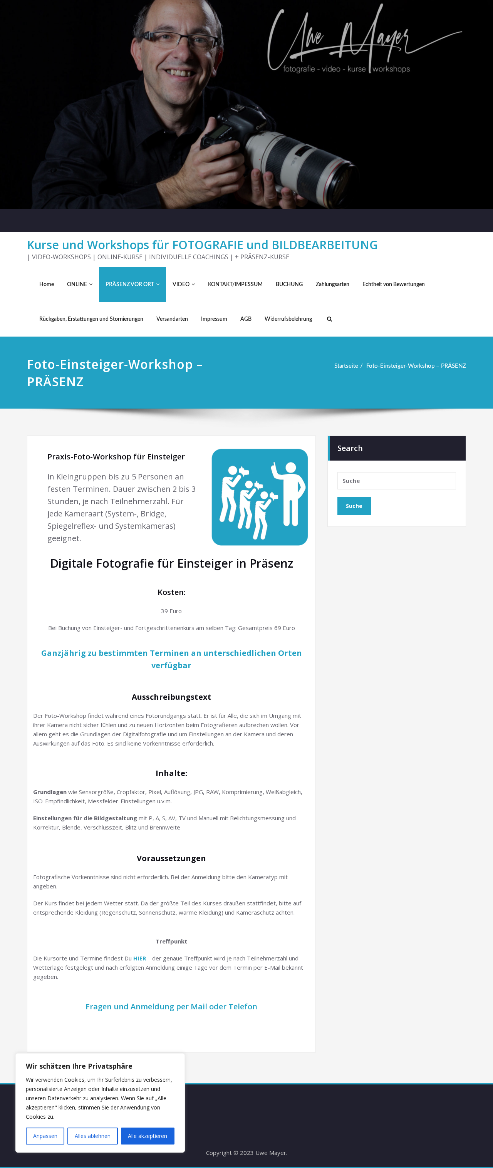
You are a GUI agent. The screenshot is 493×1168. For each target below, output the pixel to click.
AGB (246, 319)
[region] (100, 1103)
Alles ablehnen (93, 1136)
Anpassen (45, 1136)
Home (46, 284)
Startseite (346, 366)
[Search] (329, 319)
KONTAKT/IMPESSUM (235, 284)
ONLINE (77, 284)
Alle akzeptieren (147, 1136)
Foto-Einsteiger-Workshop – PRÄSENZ (416, 366)
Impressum (214, 319)
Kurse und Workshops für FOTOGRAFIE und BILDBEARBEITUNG (202, 245)
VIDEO (181, 284)
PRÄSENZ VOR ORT (130, 284)
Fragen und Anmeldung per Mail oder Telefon (171, 1006)
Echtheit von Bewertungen (393, 284)
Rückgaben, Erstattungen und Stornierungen (91, 319)
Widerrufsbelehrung (288, 319)
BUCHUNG (289, 284)
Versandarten (172, 319)
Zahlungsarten (332, 284)
